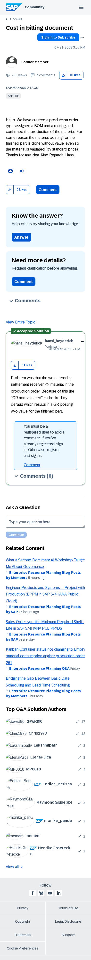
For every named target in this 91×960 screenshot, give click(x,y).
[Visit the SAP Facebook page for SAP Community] (32, 893)
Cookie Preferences (22, 948)
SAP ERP (13, 96)
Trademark (22, 935)
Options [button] (82, 38)
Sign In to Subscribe (58, 37)
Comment (48, 190)
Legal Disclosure (68, 921)
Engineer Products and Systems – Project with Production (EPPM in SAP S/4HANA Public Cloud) (45, 594)
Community (34, 7)
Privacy (22, 908)
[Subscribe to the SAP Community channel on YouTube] (50, 893)
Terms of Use (68, 908)
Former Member (35, 62)
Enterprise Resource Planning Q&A (39, 668)
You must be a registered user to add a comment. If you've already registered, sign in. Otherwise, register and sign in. (44, 441)
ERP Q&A (16, 19)
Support (68, 935)
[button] (63, 75)
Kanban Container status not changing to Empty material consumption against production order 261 (45, 656)
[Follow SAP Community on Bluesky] (41, 893)
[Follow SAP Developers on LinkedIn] (59, 893)
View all (12, 867)
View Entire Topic (20, 322)
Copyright (22, 921)
